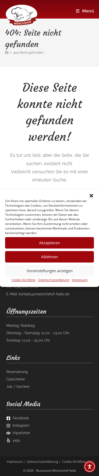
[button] (91, 195)
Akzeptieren (49, 242)
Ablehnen (49, 256)
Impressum (80, 280)
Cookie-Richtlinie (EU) (77, 462)
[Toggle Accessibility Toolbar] (89, 466)
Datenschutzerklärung (53, 280)
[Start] (6, 52)
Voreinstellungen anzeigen (50, 270)
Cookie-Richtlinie (23, 280)
